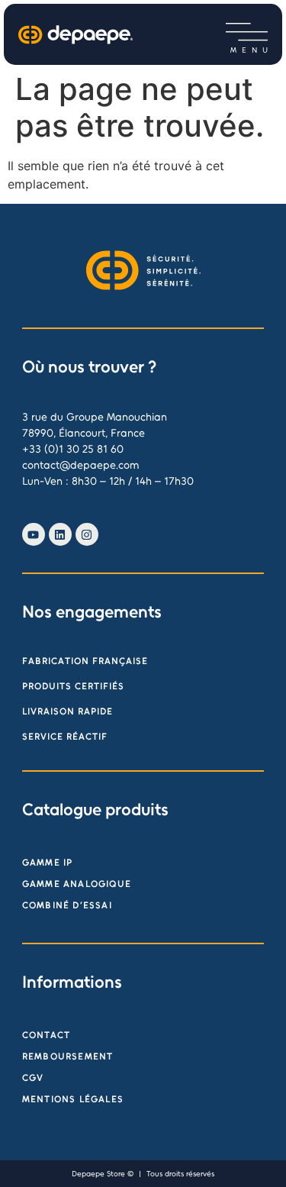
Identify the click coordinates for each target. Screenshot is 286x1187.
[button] (247, 32)
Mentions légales (73, 1099)
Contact (46, 1035)
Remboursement (68, 1056)
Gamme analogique (76, 884)
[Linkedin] (60, 534)
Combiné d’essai (67, 905)
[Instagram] (87, 534)
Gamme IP (47, 862)
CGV (33, 1077)
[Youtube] (33, 534)
